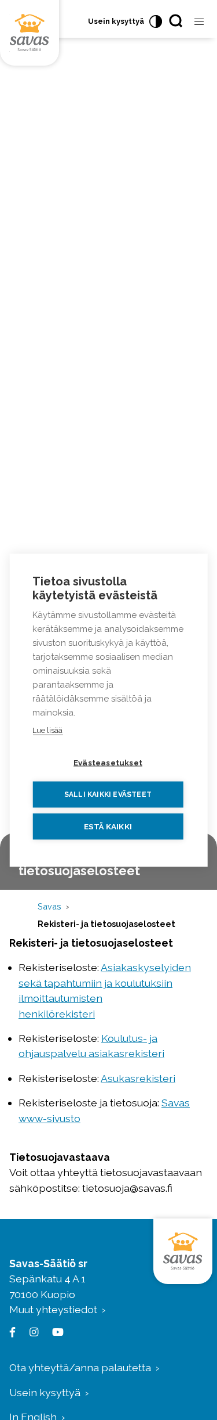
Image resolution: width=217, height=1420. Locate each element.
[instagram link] (31, 1332)
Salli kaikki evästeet (108, 794)
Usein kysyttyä (116, 21)
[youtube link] (55, 1332)
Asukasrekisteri (138, 1078)
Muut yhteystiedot (53, 1309)
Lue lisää (47, 729)
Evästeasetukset (107, 762)
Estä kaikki (108, 826)
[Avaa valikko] (199, 22)
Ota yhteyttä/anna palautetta (80, 1367)
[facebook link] (14, 1332)
